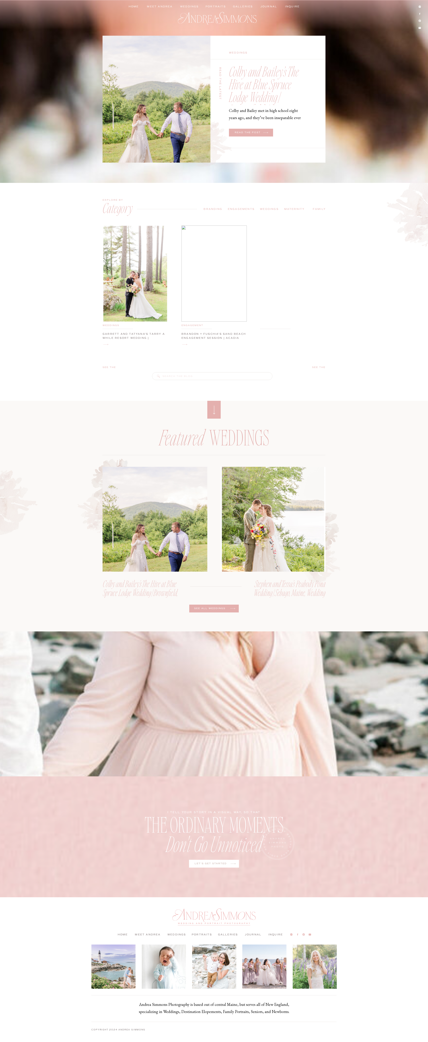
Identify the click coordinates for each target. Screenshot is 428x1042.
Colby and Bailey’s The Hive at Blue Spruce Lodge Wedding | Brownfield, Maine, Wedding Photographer (265, 97)
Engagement (192, 325)
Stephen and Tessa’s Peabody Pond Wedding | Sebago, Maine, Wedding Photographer (289, 592)
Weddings (238, 52)
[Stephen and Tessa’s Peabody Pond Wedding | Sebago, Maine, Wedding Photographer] (273, 519)
